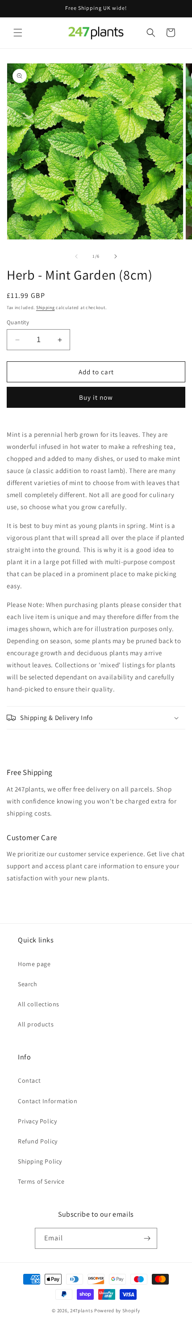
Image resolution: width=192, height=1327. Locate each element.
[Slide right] (115, 256)
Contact (29, 1080)
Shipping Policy (40, 1161)
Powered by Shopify (117, 1310)
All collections (38, 1004)
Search (28, 984)
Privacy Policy (37, 1121)
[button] (18, 32)
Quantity (18, 322)
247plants (81, 1310)
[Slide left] (76, 256)
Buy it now (96, 397)
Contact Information (47, 1101)
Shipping (45, 307)
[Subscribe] (147, 1238)
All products (36, 1024)
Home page (34, 964)
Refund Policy (38, 1141)
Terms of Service (41, 1181)
